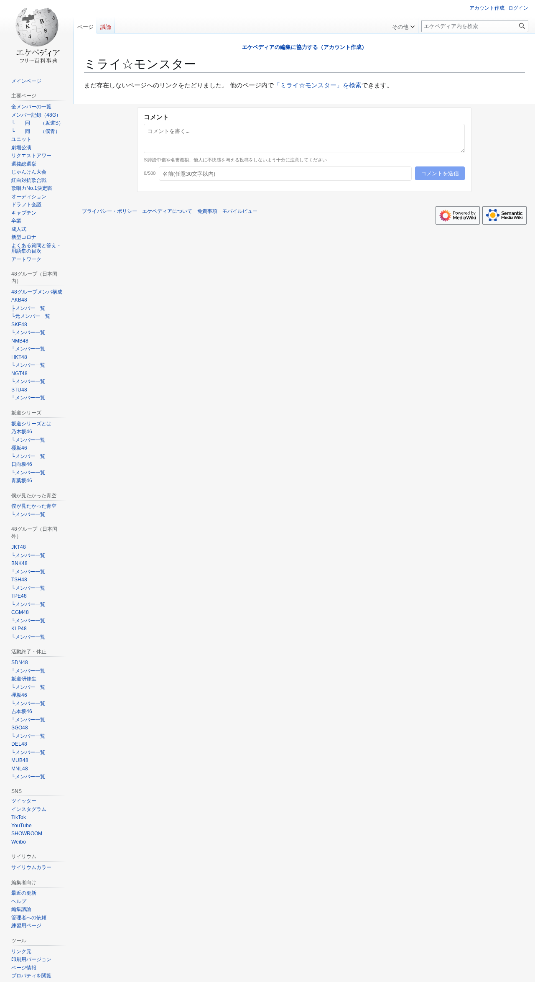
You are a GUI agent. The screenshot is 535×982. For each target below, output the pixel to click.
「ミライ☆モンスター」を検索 (318, 85)
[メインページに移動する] (36, 33)
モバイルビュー (239, 211)
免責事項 (207, 211)
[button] (403, 25)
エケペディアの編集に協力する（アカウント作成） (304, 47)
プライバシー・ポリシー (109, 211)
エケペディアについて (167, 211)
